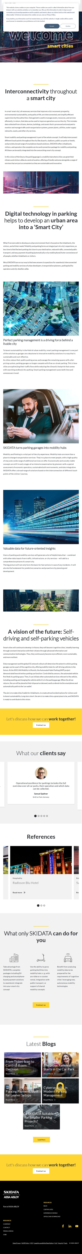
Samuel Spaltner (41, 794)
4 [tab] (45, 816)
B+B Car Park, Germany (41, 797)
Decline (68, 26)
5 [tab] (47, 816)
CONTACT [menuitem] (6, 1227)
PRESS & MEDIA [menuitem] (8, 1231)
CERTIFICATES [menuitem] (48, 1209)
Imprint (60, 1243)
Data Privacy (17, 1243)
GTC (31, 1243)
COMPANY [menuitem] (6, 1224)
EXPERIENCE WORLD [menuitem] (51, 1213)
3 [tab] (42, 816)
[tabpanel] (41, 786)
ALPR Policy (25, 1243)
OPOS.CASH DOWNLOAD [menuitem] (52, 1216)
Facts (65, 1243)
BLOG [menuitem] (45, 1206)
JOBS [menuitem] (4, 1234)
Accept (52, 26)
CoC (55, 1243)
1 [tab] (35, 815)
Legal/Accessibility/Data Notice (44, 1243)
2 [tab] (39, 816)
